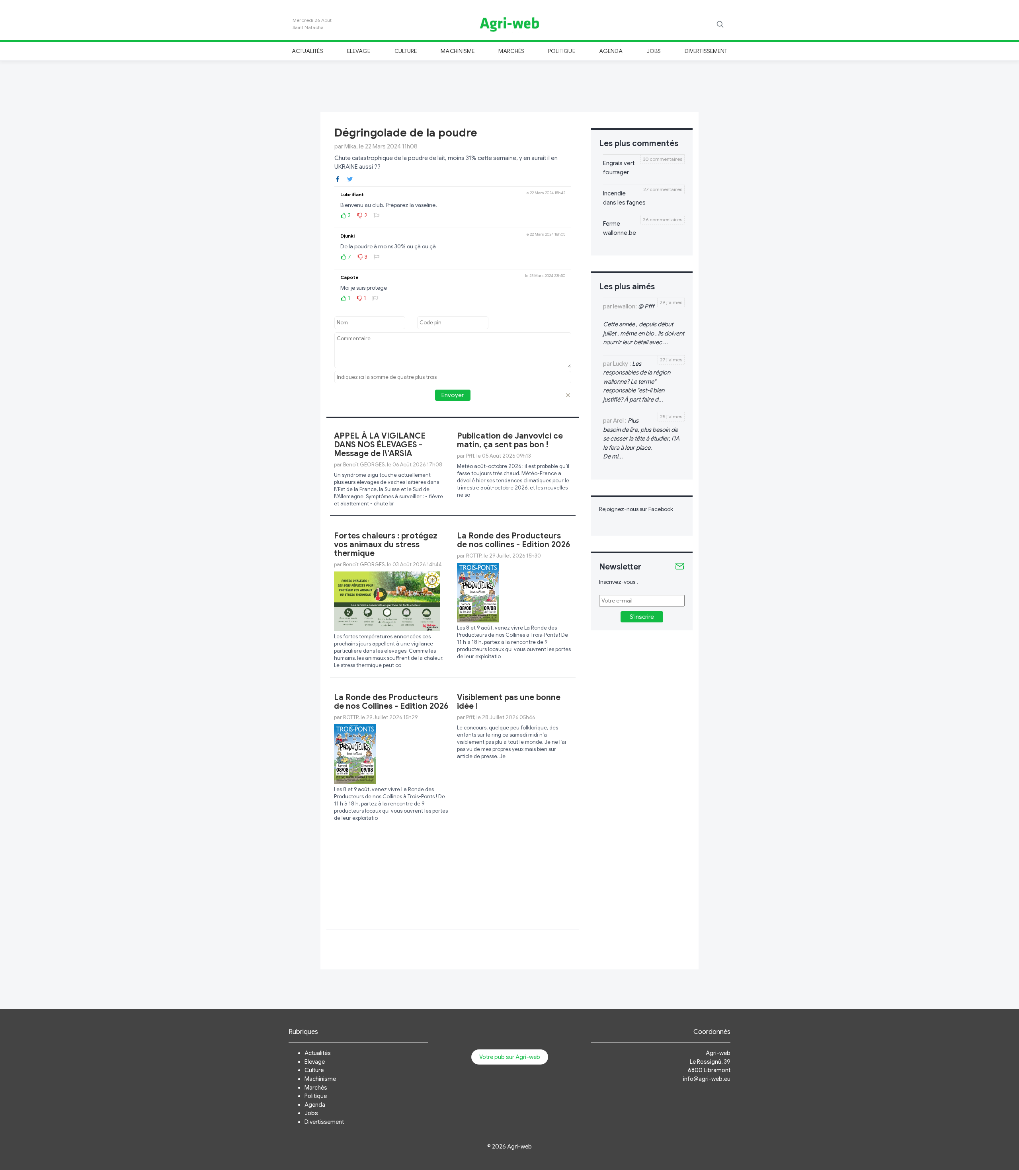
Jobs (654, 51)
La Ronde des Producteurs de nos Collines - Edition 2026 (391, 701)
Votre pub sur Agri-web (509, 1057)
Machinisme (457, 51)
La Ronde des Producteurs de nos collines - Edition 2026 (513, 540)
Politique (561, 51)
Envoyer (452, 395)
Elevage (358, 51)
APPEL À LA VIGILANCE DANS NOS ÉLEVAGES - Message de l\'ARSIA (380, 444)
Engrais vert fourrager (618, 168)
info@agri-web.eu (706, 1078)
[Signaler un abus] (376, 215)
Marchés (511, 51)
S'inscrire (642, 616)
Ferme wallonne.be (619, 228)
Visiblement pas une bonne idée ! (508, 701)
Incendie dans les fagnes (624, 198)
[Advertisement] (509, 85)
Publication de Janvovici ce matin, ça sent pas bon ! (510, 440)
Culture (405, 51)
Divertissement (706, 51)
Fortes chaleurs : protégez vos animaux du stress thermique (385, 544)
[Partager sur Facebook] (337, 178)
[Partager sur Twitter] (350, 178)
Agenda (611, 51)
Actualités (307, 51)
